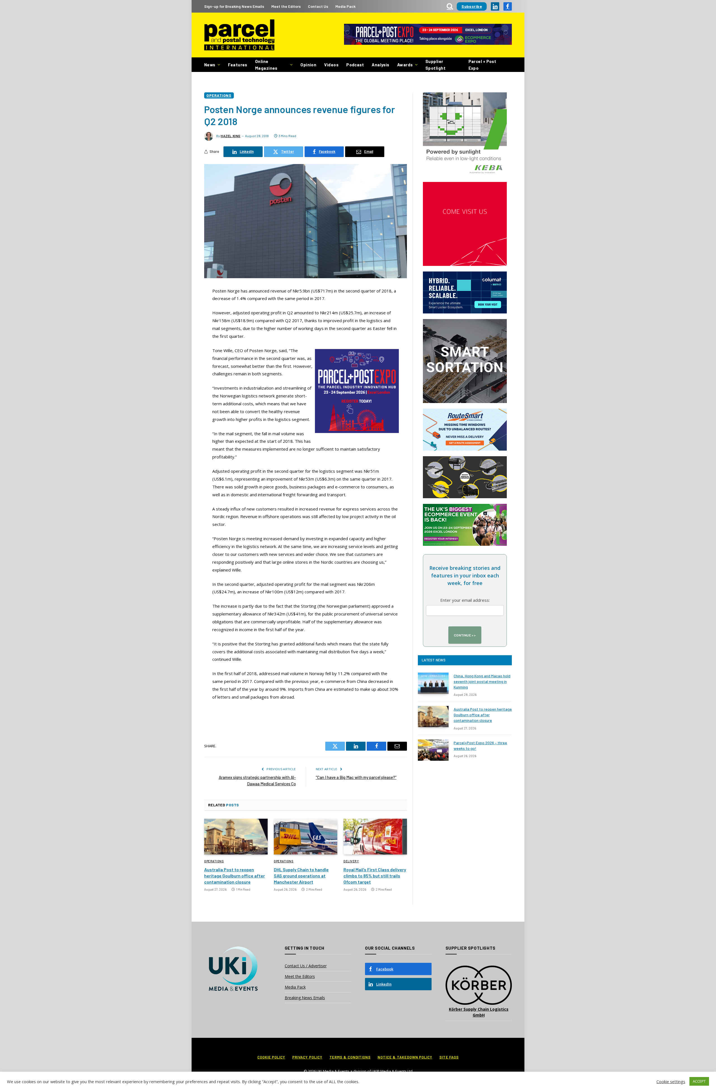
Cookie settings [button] (670, 1081)
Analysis (380, 64)
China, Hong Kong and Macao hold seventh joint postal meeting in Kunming (482, 681)
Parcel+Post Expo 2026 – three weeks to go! (480, 745)
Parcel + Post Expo (482, 65)
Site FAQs (449, 1057)
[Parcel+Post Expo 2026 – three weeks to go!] (433, 750)
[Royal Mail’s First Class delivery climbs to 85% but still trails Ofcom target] (375, 836)
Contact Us (318, 6)
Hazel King (231, 136)
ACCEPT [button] (699, 1081)
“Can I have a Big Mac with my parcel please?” (356, 777)
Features (237, 64)
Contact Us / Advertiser (306, 965)
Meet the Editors (286, 6)
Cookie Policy (271, 1057)
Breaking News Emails (305, 997)
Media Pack (345, 6)
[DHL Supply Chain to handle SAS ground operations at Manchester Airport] (305, 836)
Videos (331, 64)
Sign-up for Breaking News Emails (234, 6)
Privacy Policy (307, 1057)
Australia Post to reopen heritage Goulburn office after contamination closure (234, 875)
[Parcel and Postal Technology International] (239, 35)
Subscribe (471, 6)
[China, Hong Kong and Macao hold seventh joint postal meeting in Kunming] (433, 683)
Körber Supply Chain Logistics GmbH (478, 1012)
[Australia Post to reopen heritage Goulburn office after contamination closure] (236, 836)
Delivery (351, 861)
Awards (405, 64)
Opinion (308, 64)
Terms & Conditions (350, 1057)
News (209, 64)
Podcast (355, 64)
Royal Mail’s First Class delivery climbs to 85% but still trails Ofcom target (374, 875)
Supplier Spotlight (435, 65)
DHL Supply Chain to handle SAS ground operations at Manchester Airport (301, 875)
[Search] (450, 6)
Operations (219, 95)
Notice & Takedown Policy (405, 1057)
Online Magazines (266, 65)
